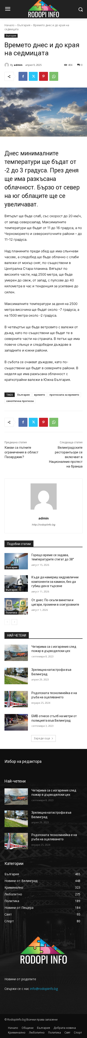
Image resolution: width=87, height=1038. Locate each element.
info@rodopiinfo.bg (44, 989)
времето (39, 394)
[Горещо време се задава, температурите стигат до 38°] (16, 561)
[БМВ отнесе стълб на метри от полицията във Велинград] (16, 722)
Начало (9, 25)
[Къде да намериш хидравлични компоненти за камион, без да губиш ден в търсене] (16, 583)
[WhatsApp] (53, 76)
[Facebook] (23, 76)
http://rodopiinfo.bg (43, 524)
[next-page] (14, 622)
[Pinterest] (43, 76)
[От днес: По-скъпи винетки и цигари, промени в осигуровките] (16, 606)
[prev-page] (7, 622)
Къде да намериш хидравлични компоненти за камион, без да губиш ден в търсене (55, 581)
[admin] (7, 65)
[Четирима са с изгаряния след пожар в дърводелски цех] (16, 653)
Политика (11, 612)
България (23, 25)
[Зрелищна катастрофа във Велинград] (16, 676)
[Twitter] (33, 76)
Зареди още (42, 738)
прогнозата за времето (64, 394)
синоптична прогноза (20, 401)
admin (18, 64)
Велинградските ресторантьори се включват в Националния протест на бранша (66, 457)
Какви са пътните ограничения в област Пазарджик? (21, 452)
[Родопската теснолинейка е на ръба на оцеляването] (16, 699)
